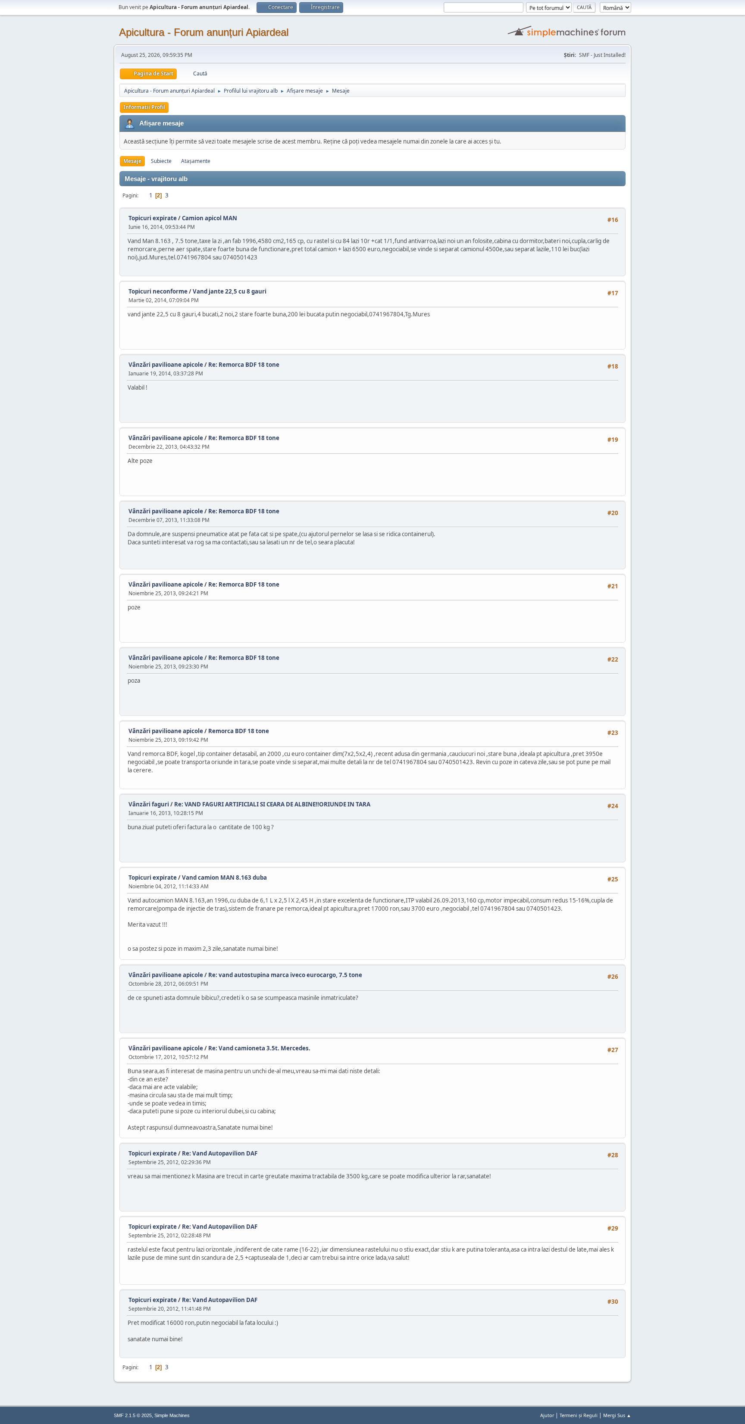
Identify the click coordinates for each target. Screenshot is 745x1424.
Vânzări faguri (148, 804)
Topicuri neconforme (158, 291)
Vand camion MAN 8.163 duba (224, 877)
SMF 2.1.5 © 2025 (133, 1415)
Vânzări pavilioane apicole (165, 364)
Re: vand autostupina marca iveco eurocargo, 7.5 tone (285, 975)
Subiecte (161, 161)
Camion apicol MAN (209, 218)
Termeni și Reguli (579, 1415)
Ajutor (547, 1415)
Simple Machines (172, 1415)
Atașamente (195, 161)
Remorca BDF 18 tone (238, 731)
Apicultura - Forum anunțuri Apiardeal (203, 32)
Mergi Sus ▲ (617, 1415)
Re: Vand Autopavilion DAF (219, 1153)
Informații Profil (144, 107)
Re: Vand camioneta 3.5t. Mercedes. (259, 1048)
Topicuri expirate (152, 218)
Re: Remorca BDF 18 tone (243, 364)
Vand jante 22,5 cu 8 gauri (229, 291)
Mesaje (132, 161)
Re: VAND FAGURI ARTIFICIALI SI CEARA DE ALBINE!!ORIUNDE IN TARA (272, 804)
